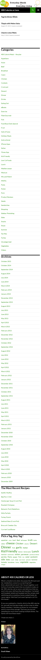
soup (16, 560)
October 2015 (6, 261)
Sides (3, 217)
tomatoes (11, 562)
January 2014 (6, 294)
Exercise (4, 111)
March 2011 (5, 420)
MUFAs (3, 181)
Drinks (3, 99)
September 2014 (7, 269)
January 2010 (6, 477)
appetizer (4, 540)
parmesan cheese (34, 554)
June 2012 (4, 359)
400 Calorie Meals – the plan (11, 54)
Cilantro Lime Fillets (9, 33)
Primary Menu (38, 10)
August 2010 (5, 449)
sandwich (34, 557)
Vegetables (5, 246)
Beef (2, 67)
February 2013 (6, 331)
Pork (3, 193)
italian (25, 548)
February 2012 (6, 375)
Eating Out (5, 103)
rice (23, 557)
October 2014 (6, 265)
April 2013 (5, 322)
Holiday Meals (6, 136)
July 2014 (4, 278)
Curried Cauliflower (8, 529)
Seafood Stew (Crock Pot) (10, 521)
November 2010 (7, 437)
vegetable (24, 562)
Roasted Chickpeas (7, 505)
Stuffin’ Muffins (6, 493)
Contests (4, 83)
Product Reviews (7, 197)
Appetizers (5, 58)
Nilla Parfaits (5, 513)
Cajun (3, 75)
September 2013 (7, 302)
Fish (2, 120)
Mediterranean (6, 168)
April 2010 (5, 465)
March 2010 (5, 469)
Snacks (3, 221)
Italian (3, 148)
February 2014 (6, 290)
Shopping (4, 209)
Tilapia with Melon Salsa (10, 23)
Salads (3, 201)
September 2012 (7, 347)
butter (35, 540)
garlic (19, 547)
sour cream (22, 559)
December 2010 (7, 432)
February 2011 (6, 424)
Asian (3, 63)
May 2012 (4, 363)
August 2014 (5, 274)
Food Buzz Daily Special (9, 124)
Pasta (3, 185)
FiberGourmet (6, 115)
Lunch (3, 164)
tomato (4, 562)
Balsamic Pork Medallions (10, 509)
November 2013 (7, 298)
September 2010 (7, 445)
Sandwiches (5, 205)
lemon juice (27, 552)
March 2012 (5, 371)
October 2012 (6, 343)
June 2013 (4, 314)
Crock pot (4, 87)
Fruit (3, 128)
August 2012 (5, 351)
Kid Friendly (5, 156)
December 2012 (7, 335)
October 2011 (6, 392)
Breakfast (4, 71)
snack (12, 559)
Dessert (4, 91)
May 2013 (4, 318)
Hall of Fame (5, 132)
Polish (3, 189)
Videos (3, 250)
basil (14, 540)
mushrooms (11, 554)
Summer (4, 230)
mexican (4, 554)
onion (17, 554)
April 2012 (5, 367)
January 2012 (6, 379)
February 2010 (6, 473)
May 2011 (4, 412)
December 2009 (7, 481)
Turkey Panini (6, 517)
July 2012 (4, 355)
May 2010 (4, 461)
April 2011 (5, 416)
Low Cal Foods (6, 160)
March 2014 (5, 286)
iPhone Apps (5, 144)
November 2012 (7, 339)
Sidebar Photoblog (7, 213)
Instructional (5, 140)
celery (3, 544)
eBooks (3, 107)
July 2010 (4, 453)
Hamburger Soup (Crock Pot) (11, 501)
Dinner (3, 95)
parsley (4, 557)
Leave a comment (17, 26)
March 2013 (5, 327)
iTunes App (5, 152)
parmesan (25, 554)
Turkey (3, 238)
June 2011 (4, 408)
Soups (3, 226)
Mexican (4, 173)
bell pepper (24, 540)
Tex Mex (4, 234)
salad (27, 557)
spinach (28, 559)
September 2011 (7, 396)
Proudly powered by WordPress (10, 657)
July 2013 (4, 310)
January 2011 (6, 428)
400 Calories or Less (10, 10)
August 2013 (5, 306)
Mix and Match (6, 177)
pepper (15, 557)
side (3, 559)
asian (10, 540)
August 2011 (5, 400)
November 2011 (7, 388)
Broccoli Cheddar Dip (9, 525)
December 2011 (7, 384)
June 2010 (4, 457)
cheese (10, 543)
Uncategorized (6, 242)
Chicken (4, 79)
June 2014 (4, 282)
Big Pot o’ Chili (6, 497)
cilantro (26, 544)
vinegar (3, 564)
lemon (20, 552)
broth (30, 540)
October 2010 (6, 441)
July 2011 (4, 404)
